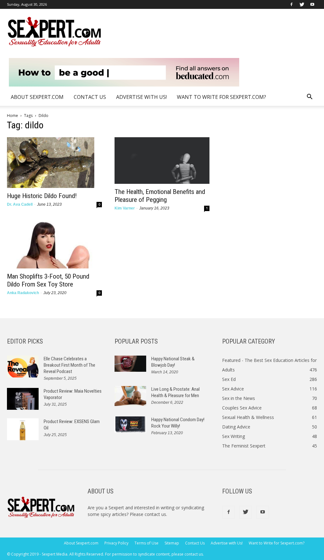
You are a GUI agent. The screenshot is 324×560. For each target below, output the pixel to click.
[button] (309, 97)
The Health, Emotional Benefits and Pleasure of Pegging (160, 195)
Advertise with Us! (141, 96)
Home (12, 115)
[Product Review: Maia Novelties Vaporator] (23, 399)
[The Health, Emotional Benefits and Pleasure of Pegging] (162, 160)
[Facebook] (291, 4)
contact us (155, 514)
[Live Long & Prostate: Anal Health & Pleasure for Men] (130, 396)
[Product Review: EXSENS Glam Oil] (23, 429)
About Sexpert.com (37, 96)
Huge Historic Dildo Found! (42, 196)
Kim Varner (125, 208)
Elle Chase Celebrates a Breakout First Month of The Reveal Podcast (69, 365)
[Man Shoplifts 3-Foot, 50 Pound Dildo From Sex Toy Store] (54, 244)
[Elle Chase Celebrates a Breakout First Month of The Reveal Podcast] (23, 366)
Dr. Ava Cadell (20, 204)
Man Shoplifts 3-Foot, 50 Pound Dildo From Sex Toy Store (48, 280)
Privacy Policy (116, 543)
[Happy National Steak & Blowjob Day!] (130, 364)
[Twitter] (302, 4)
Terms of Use (146, 543)
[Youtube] (312, 4)
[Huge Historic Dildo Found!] (54, 162)
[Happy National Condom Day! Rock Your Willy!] (130, 424)
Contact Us (90, 96)
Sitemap (172, 543)
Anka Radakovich (23, 293)
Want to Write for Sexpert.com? (221, 96)
